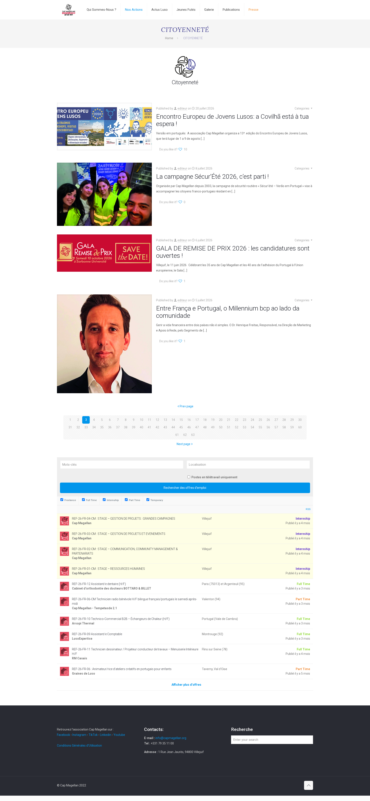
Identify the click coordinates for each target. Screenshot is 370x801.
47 (197, 427)
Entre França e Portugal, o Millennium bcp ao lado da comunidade (227, 311)
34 (94, 427)
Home (169, 38)
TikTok (93, 734)
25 (260, 420)
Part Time (134, 500)
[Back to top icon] (308, 785)
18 (205, 420)
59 (292, 427)
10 (141, 420)
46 (189, 427)
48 (205, 427)
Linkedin (105, 734)
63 (193, 434)
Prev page (186, 406)
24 (252, 420)
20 (220, 420)
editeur (182, 108)
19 (213, 420)
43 (165, 427)
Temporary (156, 500)
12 (157, 420)
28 (284, 420)
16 (189, 420)
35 (102, 427)
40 (141, 427)
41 (149, 427)
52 (236, 427)
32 (78, 427)
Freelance (70, 500)
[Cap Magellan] (68, 9)
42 (157, 427)
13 (165, 420)
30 (300, 420)
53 (244, 427)
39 (133, 427)
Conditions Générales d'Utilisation (79, 745)
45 (181, 427)
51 (228, 427)
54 (252, 427)
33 (86, 427)
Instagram (79, 734)
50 (220, 427)
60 (300, 427)
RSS (308, 509)
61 (177, 434)
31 (70, 427)
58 (284, 427)
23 (244, 420)
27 (276, 420)
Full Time (91, 500)
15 (181, 420)
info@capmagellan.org (170, 738)
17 (197, 420)
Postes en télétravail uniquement (214, 477)
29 (292, 420)
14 (173, 420)
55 (260, 427)
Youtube (119, 734)
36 (110, 427)
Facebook (64, 734)
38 (125, 427)
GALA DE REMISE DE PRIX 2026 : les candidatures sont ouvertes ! (233, 251)
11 (149, 420)
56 (268, 427)
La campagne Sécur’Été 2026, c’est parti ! (212, 176)
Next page (183, 444)
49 (213, 427)
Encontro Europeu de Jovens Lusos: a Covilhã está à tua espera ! (232, 120)
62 (185, 434)
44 (173, 427)
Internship (112, 500)
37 (117, 427)
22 (236, 420)
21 (228, 420)
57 (276, 427)
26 (268, 420)
